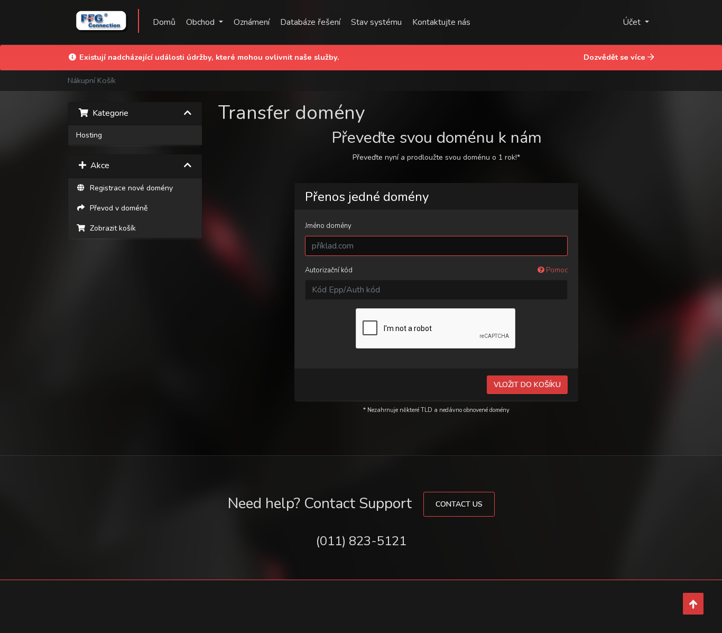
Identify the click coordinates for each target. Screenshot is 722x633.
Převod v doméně (116, 208)
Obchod (201, 22)
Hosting (89, 135)
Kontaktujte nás (441, 22)
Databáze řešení (310, 22)
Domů (164, 22)
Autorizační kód (436, 270)
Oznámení (252, 22)
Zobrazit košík (111, 228)
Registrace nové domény (129, 188)
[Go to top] (693, 603)
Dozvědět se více (615, 57)
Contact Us (459, 504)
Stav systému (376, 22)
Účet (633, 22)
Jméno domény (328, 226)
